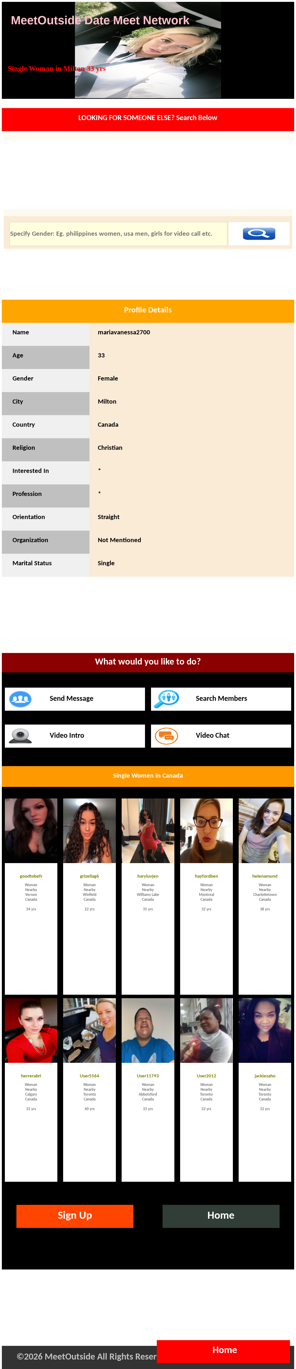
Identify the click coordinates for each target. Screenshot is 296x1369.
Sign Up (75, 1216)
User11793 (148, 1075)
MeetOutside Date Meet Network (100, 20)
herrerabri (31, 1075)
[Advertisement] (148, 621)
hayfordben (206, 876)
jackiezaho (265, 1075)
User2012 (206, 1075)
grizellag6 (89, 876)
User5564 (89, 1075)
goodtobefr (31, 876)
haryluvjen (147, 876)
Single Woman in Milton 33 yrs (57, 68)
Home (221, 1216)
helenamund (265, 876)
